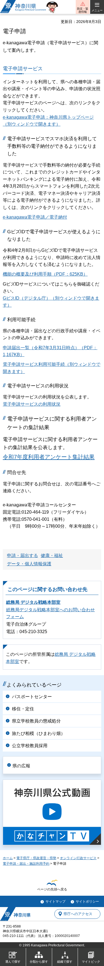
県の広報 (21, 765)
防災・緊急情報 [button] (82, 10)
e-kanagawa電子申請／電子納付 (35, 217)
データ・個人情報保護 (29, 563)
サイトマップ (55, 901)
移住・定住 (23, 708)
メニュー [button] (97, 10)
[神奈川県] (15, 914)
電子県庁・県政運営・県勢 (36, 858)
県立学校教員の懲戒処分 (36, 721)
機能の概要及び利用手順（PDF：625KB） (45, 274)
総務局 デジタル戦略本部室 (33, 602)
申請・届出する (22, 555)
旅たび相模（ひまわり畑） (38, 733)
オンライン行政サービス (78, 858)
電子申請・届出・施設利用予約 (26, 864)
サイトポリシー (87, 901)
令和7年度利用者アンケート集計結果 (49, 457)
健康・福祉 (52, 555)
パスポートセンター (32, 696)
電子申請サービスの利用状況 (31, 404)
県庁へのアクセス (78, 914)
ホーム (8, 858)
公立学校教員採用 (29, 745)
